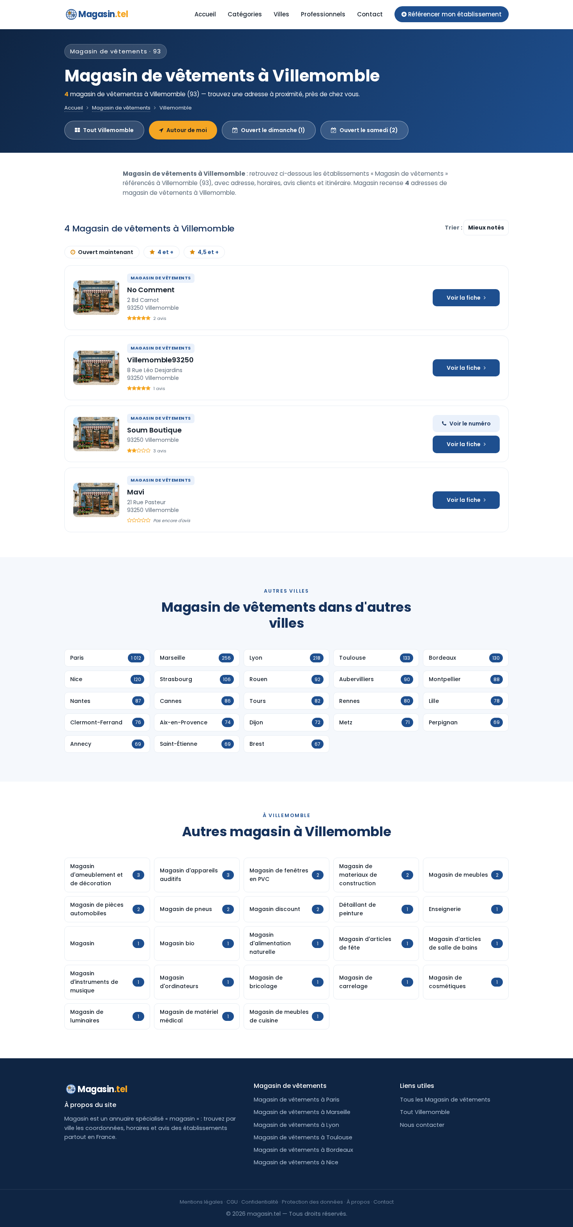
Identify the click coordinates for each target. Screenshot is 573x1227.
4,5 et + (208, 252)
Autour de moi (186, 130)
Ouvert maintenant (105, 252)
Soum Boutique (154, 430)
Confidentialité (259, 1202)
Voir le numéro (470, 423)
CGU (232, 1202)
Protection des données (312, 1202)
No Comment (151, 290)
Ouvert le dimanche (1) (273, 130)
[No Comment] (96, 298)
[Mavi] (96, 500)
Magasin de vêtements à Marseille (302, 1112)
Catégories (245, 14)
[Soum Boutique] (96, 434)
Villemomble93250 (160, 360)
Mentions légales (201, 1202)
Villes (281, 14)
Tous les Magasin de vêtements (445, 1099)
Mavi (135, 492)
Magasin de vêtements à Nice (296, 1162)
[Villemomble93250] (96, 368)
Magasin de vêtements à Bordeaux (303, 1150)
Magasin (103, 14)
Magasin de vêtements (121, 107)
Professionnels (323, 14)
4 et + (165, 252)
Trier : (454, 227)
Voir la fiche (464, 298)
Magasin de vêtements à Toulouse (303, 1137)
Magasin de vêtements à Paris (297, 1099)
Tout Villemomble (108, 130)
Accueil (205, 14)
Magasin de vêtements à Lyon (296, 1125)
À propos (358, 1202)
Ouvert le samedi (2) (369, 130)
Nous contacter (422, 1125)
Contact (370, 14)
